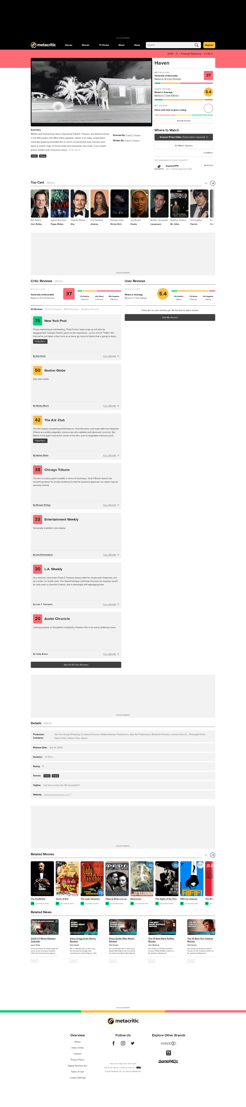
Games (68, 45)
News (137, 45)
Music (122, 45)
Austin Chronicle (52, 619)
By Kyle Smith (39, 356)
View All (50, 182)
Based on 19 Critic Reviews (167, 78)
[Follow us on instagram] (123, 1044)
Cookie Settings (77, 1077)
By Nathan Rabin (40, 455)
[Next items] (212, 183)
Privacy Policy (77, 1059)
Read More (40, 341)
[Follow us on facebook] (113, 1044)
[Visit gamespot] (168, 1045)
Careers (77, 1053)
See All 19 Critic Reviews (76, 664)
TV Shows (104, 45)
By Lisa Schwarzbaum (43, 555)
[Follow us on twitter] (132, 1044)
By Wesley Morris (41, 406)
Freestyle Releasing (191, 53)
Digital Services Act (77, 1065)
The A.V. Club (50, 420)
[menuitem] (69, 45)
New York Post (51, 321)
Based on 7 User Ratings (166, 95)
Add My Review (184, 121)
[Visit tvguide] (168, 1054)
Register (209, 45)
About (77, 1041)
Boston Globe (50, 370)
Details (36, 723)
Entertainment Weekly (56, 519)
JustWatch (208, 153)
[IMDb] (139, 1067)
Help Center (77, 1047)
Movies (85, 45)
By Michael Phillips (42, 505)
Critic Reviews (41, 281)
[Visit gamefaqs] (168, 1062)
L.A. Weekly (48, 569)
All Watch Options (184, 145)
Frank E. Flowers (133, 135)
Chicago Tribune (52, 470)
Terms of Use (77, 1071)
